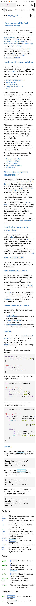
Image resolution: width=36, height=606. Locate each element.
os (2, 529)
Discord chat (10, 168)
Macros (5, 556)
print (3, 570)
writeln (3, 585)
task (2, 549)
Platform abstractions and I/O (16, 271)
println (3, 574)
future (3, 518)
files (27, 285)
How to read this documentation (18, 62)
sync (3, 547)
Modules (5, 511)
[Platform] (12, 1)
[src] (32, 15)
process (4, 540)
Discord (31, 253)
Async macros (11, 82)
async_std (13, 15)
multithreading (27, 44)
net (2, 525)
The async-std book (13, 161)
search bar (13, 71)
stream (3, 545)
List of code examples (13, 165)
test (2, 601)
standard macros (10, 44)
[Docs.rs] (1, 1)
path (3, 531)
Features (8, 447)
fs (2, 516)
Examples (9, 89)
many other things (15, 46)
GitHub (29, 239)
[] (29, 15)
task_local (5, 578)
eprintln (4, 565)
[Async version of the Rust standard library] (5, 1)
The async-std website (14, 159)
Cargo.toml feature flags (14, 87)
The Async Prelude (12, 84)
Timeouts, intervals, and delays (16, 305)
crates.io (28, 49)
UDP (5, 287)
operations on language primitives (16, 41)
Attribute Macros (9, 591)
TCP (31, 285)
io (2, 520)
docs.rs (26, 1)
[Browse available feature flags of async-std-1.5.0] (16, 1)
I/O (18, 44)
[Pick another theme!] (2, 9)
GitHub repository (12, 163)
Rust (32, 1)
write (3, 581)
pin (2, 534)
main (3, 596)
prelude (4, 538)
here (12, 237)
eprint (3, 561)
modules (15, 80)
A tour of (13, 257)
